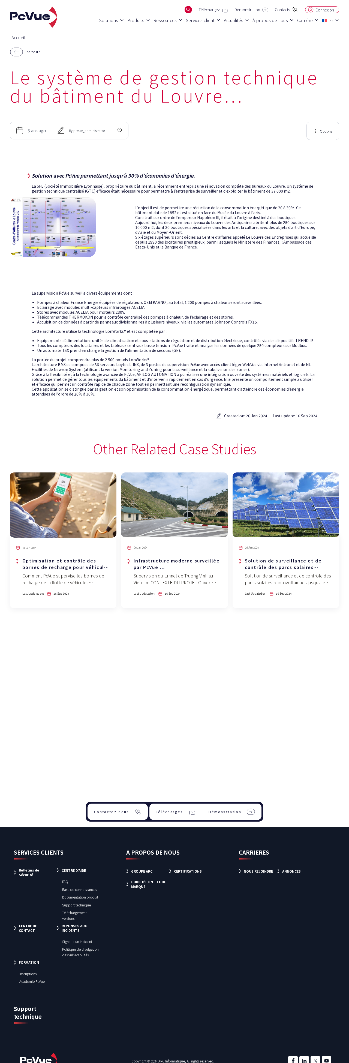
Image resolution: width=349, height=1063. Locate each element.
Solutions (108, 20)
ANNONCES (291, 871)
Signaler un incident (77, 941)
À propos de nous (270, 20)
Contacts (282, 9)
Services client (200, 20)
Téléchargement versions (74, 915)
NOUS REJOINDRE (258, 871)
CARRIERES (254, 852)
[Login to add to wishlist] (120, 130)
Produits (135, 20)
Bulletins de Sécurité (29, 872)
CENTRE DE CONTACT (28, 928)
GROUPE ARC (141, 871)
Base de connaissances (79, 889)
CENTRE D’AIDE (74, 870)
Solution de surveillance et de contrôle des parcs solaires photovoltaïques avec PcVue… (283, 567)
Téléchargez (209, 9)
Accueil (18, 37)
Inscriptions (28, 973)
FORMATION (29, 962)
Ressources (165, 20)
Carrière (305, 20)
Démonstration (247, 9)
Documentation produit (80, 897)
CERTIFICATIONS (188, 871)
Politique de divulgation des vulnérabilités (80, 952)
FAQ (65, 881)
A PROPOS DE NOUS (153, 852)
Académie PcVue (32, 981)
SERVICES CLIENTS (39, 852)
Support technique (76, 905)
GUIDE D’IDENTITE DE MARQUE (148, 884)
